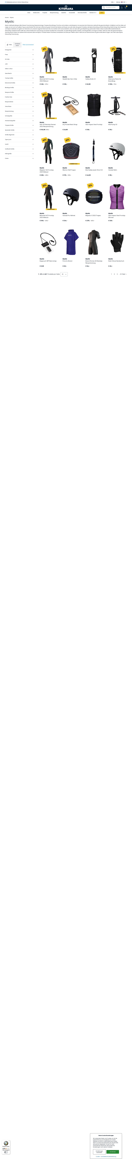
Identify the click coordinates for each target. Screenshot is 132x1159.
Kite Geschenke (82, 12)
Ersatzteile (72, 12)
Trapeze (44, 12)
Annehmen (113, 1151)
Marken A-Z (93, 12)
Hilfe (112, 2)
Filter (10, 44)
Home (6, 17)
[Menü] (9, 1141)
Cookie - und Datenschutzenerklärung (106, 1156)
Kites (28, 12)
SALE (101, 12)
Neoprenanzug (54, 12)
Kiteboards (36, 12)
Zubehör (63, 12)
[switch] (6, 1152)
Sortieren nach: (17, 44)
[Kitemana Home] (66, 7)
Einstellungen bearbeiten (99, 1152)
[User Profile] (121, 7)
